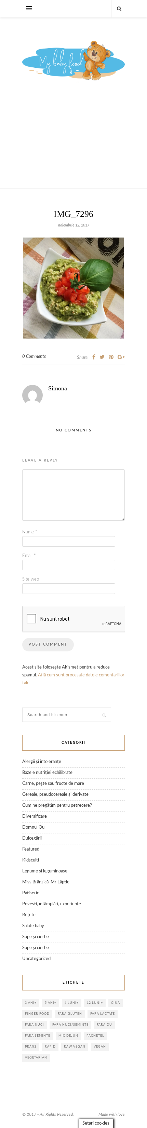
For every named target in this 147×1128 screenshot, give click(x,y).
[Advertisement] (73, 143)
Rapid (50, 1046)
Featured (30, 849)
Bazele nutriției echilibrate (47, 772)
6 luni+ (72, 1002)
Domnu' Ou (33, 827)
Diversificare (34, 816)
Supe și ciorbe (35, 937)
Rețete (29, 915)
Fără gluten (70, 1013)
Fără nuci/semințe (70, 1024)
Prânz (31, 1046)
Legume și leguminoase (44, 871)
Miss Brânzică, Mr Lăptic (45, 882)
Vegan (100, 1046)
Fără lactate (102, 1013)
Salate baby (33, 926)
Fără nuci (34, 1024)
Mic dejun (68, 1035)
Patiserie (30, 893)
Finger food (37, 1013)
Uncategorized (36, 959)
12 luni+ (95, 1002)
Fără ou (104, 1024)
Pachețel (95, 1035)
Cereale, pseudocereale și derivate (55, 794)
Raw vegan (74, 1046)
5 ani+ (50, 1002)
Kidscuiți (30, 860)
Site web (30, 579)
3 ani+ (31, 1002)
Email (29, 556)
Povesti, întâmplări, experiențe (51, 904)
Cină (115, 1002)
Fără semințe (37, 1035)
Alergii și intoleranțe (41, 762)
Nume (29, 532)
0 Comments (34, 356)
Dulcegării (32, 838)
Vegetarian (36, 1057)
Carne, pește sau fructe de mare (53, 783)
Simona (57, 388)
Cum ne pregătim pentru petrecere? (57, 805)
